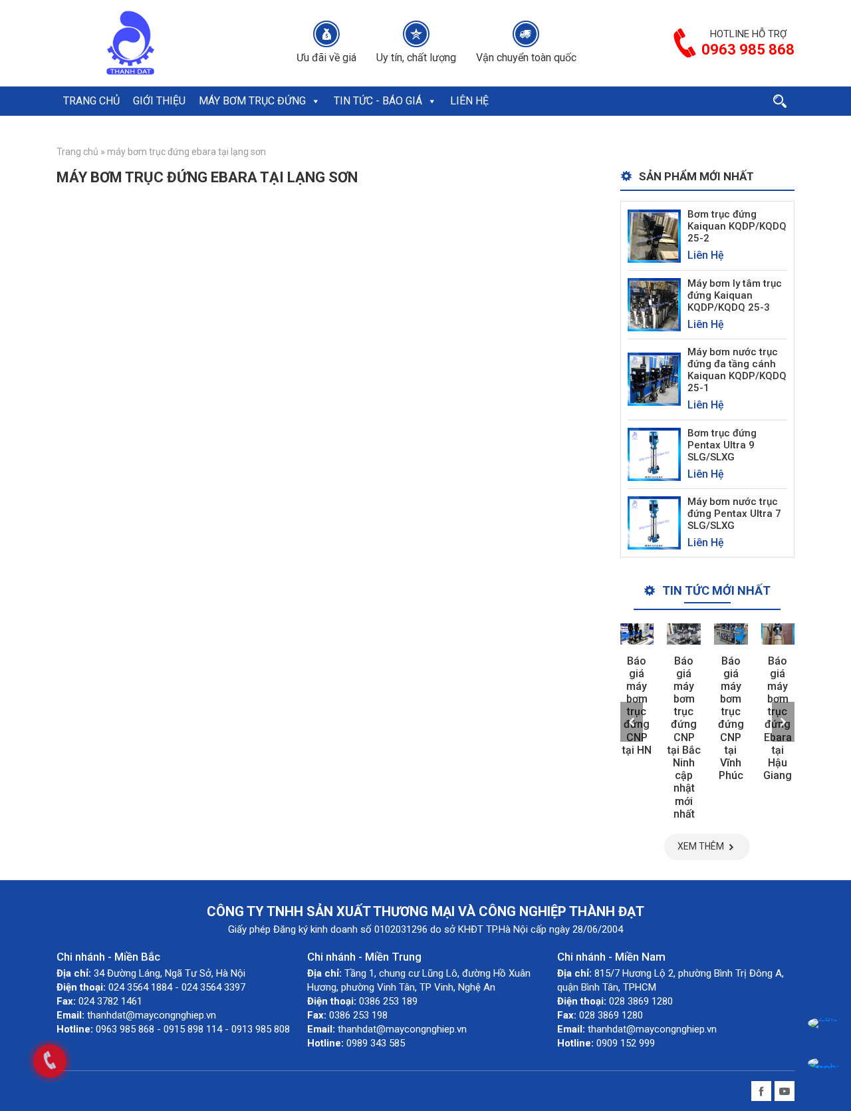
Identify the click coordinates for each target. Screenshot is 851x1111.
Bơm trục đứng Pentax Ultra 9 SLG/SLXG (722, 445)
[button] (315, 101)
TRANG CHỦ (91, 100)
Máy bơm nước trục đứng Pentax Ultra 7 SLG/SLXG (734, 514)
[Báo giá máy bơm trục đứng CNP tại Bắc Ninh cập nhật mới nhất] (684, 633)
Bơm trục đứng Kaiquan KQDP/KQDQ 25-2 (737, 226)
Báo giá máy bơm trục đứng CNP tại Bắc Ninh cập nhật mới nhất (684, 737)
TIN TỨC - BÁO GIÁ (378, 100)
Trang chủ (77, 151)
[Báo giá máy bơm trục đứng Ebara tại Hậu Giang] (778, 633)
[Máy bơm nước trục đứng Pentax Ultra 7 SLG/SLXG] (654, 522)
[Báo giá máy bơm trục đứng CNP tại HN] (637, 633)
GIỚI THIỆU (159, 100)
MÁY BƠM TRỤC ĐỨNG (252, 100)
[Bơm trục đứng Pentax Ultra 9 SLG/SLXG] (654, 453)
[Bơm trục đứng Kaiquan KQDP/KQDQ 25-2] (654, 235)
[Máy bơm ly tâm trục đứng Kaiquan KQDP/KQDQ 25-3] (654, 303)
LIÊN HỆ (469, 100)
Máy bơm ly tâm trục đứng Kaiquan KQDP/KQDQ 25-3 (734, 295)
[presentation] (631, 722)
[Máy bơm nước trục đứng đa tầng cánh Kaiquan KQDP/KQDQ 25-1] (654, 379)
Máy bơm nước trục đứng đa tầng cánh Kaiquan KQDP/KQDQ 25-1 (737, 370)
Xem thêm (700, 846)
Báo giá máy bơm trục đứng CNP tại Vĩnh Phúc (731, 718)
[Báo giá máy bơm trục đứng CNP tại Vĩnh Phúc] (731, 633)
